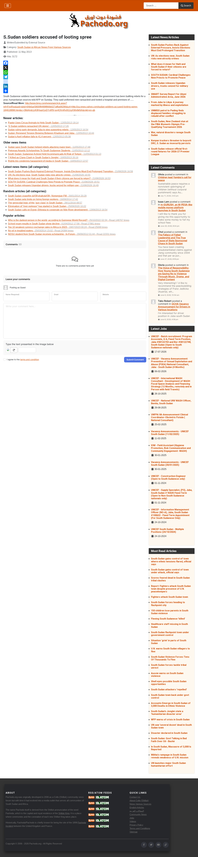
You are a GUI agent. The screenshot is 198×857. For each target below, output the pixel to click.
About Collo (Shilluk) (139, 800)
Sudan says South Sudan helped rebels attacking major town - (49, 147)
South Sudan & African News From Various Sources (44, 47)
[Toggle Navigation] (7, 5)
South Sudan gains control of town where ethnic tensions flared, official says (171, 561)
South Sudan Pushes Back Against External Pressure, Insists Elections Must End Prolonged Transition (170, 48)
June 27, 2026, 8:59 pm (169, 259)
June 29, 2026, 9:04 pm (169, 226)
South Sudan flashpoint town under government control (170, 633)
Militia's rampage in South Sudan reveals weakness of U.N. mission (169, 756)
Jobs (132, 818)
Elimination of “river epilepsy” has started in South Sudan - (47, 206)
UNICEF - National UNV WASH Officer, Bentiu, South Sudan (171, 402)
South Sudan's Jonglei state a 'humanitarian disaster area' (167, 712)
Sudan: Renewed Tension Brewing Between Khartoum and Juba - (51, 133)
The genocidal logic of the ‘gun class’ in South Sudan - (45, 203)
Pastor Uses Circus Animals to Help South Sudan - (43, 122)
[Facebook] (74, 63)
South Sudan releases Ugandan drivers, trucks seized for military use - (53, 185)
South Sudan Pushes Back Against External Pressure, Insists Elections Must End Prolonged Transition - (70, 171)
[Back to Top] (193, 852)
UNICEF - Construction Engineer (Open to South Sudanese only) (168, 477)
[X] (74, 67)
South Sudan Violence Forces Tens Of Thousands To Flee (170, 658)
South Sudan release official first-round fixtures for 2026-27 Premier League (170, 151)
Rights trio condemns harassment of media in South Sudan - (48, 161)
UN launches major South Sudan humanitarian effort (168, 764)
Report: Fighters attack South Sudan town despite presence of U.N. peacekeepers (171, 589)
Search (187, 5)
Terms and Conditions (140, 828)
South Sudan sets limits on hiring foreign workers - (43, 199)
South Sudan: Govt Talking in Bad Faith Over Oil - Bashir (169, 740)
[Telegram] (74, 77)
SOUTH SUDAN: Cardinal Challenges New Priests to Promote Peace (170, 76)
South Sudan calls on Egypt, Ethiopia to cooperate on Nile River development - (57, 209)
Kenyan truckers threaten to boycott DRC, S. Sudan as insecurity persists (171, 142)
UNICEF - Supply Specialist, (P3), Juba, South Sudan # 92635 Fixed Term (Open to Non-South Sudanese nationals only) (171, 494)
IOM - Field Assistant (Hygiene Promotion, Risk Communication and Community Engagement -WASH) (171, 448)
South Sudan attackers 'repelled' (169, 689)
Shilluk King (63, 813)
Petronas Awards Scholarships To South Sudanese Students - (49, 150)
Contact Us (135, 797)
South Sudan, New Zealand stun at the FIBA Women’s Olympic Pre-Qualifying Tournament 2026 (169, 124)
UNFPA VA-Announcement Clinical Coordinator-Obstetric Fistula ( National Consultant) (169, 417)
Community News (138, 814)
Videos (133, 821)
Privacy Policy (136, 825)
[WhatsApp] (74, 72)
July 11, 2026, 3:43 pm (169, 196)
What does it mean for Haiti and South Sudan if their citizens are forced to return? (168, 67)
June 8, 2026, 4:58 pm (169, 319)
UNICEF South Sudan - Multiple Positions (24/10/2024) (167, 530)
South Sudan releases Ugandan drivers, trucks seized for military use (169, 86)
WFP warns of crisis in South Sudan (170, 719)
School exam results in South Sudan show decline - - (54, 223)
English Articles (137, 807)
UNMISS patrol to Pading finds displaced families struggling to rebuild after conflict (168, 113)
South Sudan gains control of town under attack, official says (170, 571)
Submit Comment (135, 359)
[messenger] (74, 81)
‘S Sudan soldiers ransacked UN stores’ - (38, 126)
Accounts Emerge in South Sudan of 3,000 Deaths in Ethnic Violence (170, 704)
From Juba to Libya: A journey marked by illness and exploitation (169, 103)
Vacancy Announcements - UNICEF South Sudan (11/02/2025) (170, 433)
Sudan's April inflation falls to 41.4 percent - (39, 136)
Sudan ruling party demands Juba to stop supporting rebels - (48, 129)
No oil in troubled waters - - (40, 230)
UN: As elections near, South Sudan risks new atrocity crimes (170, 57)
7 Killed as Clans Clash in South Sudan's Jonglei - (43, 157)
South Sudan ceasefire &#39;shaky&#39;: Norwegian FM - (47, 196)
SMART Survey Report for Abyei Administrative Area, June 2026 (168, 95)
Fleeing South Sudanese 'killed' (168, 618)
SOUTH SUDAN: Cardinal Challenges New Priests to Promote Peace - (54, 182)
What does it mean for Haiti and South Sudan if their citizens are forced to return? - (59, 178)
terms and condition (29, 359)
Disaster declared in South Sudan (169, 733)
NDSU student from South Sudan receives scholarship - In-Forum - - (62, 234)
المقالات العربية (137, 811)
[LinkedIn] (74, 86)
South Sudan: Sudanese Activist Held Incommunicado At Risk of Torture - (54, 154)
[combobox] (161, 5)
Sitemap (133, 832)
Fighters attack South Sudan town (169, 597)
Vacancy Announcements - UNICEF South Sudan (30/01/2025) (170, 463)
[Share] (74, 91)
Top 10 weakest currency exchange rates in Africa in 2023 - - (58, 227)
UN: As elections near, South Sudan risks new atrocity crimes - (49, 175)
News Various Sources (140, 804)
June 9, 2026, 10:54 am (169, 295)
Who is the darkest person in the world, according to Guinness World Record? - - (68, 220)
